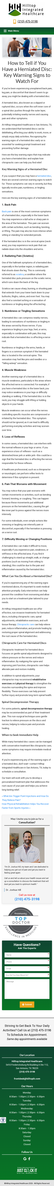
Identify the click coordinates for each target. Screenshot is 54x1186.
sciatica (20, 274)
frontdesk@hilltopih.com (27, 1078)
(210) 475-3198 (27, 21)
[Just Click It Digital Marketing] (27, 1170)
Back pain (6, 211)
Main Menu (13, 31)
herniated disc (44, 176)
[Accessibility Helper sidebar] (3, 1120)
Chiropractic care (25, 624)
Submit (28, 1004)
